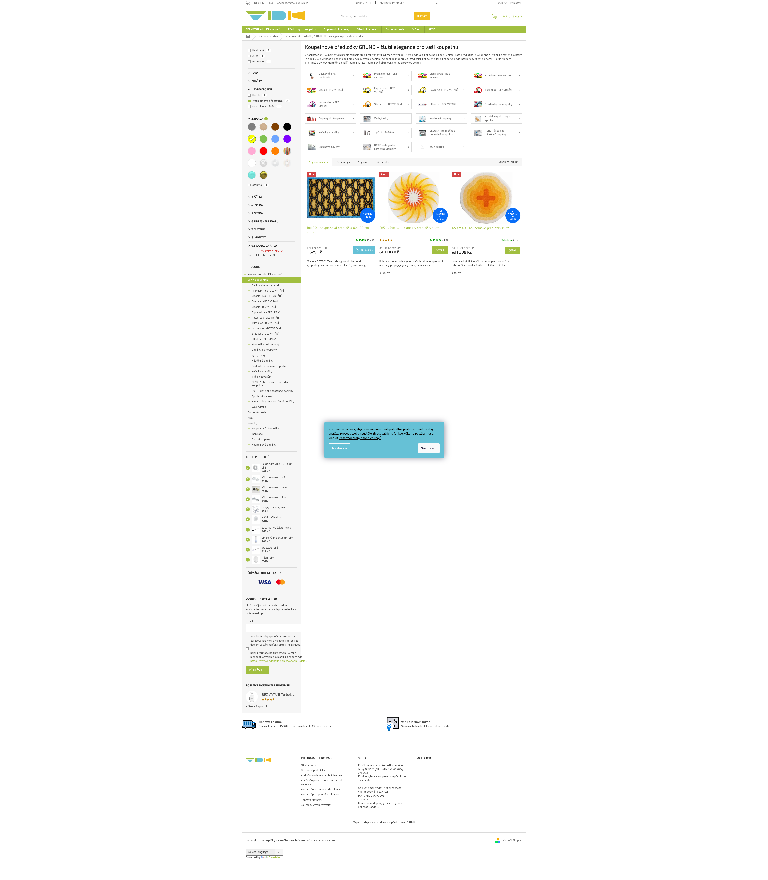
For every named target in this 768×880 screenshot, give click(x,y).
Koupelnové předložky (265, 429)
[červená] (263, 151)
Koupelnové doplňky (264, 445)
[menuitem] (263, 29)
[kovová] (275, 163)
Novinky (252, 423)
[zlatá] (263, 175)
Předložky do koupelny (265, 345)
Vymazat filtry (269, 251)
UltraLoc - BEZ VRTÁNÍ (264, 339)
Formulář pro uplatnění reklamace (321, 795)
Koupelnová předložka (270, 101)
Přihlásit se (257, 670)
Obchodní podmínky (391, 3)
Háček (258, 95)
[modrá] (275, 139)
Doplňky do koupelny (264, 350)
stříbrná (259, 185)
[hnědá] (275, 127)
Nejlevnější (343, 162)
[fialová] (287, 139)
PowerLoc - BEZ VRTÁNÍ (265, 318)
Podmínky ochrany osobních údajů (321, 776)
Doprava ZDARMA (311, 800)
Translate (274, 857)
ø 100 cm (384, 273)
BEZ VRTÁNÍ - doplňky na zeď (265, 275)
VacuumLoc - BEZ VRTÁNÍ (266, 328)
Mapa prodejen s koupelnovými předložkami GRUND (384, 822)
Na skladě (260, 50)
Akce (257, 56)
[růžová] (252, 151)
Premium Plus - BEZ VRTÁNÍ (268, 291)
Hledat (422, 16)
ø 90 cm (456, 273)
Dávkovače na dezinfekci (267, 285)
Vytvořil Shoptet (512, 841)
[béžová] (263, 127)
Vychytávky (258, 355)
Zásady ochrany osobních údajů (360, 438)
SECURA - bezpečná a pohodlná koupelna (270, 384)
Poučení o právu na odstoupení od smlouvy (321, 782)
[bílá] (252, 163)
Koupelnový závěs (266, 107)
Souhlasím (429, 448)
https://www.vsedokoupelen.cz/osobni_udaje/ (278, 661)
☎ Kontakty (363, 3)
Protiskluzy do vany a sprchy (269, 366)
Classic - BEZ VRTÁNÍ (264, 307)
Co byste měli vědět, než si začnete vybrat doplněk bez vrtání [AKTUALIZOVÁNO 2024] (379, 792)
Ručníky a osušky (262, 372)
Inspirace (257, 434)
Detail (440, 250)
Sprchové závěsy (262, 396)
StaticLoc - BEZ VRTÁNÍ (265, 334)
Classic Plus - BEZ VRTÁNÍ (266, 296)
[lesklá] (263, 163)
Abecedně (383, 162)
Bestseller (260, 62)
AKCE (251, 418)
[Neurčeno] (287, 163)
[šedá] (252, 127)
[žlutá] (252, 139)
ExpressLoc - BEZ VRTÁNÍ (266, 312)
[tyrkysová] (252, 175)
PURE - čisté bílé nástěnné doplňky (272, 391)
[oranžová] (275, 151)
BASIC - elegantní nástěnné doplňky (273, 402)
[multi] (287, 151)
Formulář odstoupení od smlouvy (321, 790)
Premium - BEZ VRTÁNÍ (265, 301)
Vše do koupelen (258, 280)
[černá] (287, 127)
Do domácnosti (257, 412)
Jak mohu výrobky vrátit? (316, 805)
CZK (500, 3)
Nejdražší (363, 162)
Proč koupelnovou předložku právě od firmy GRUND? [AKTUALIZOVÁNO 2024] (381, 767)
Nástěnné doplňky (262, 361)
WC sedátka (259, 407)
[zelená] (263, 139)
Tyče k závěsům (261, 377)
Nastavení (339, 448)
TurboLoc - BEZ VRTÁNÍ (265, 323)
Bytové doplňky (261, 439)
